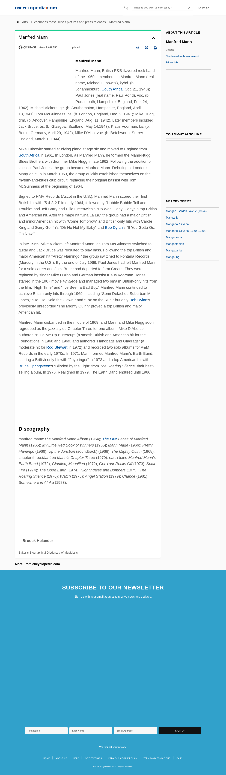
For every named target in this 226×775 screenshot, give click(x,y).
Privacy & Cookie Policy (122, 758)
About (182, 56)
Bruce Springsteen (34, 366)
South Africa (112, 89)
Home (46, 758)
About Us (61, 758)
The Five (109, 439)
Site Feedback (93, 758)
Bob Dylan (114, 227)
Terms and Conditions (157, 758)
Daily (180, 758)
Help (76, 758)
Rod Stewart (56, 347)
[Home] (36, 7)
